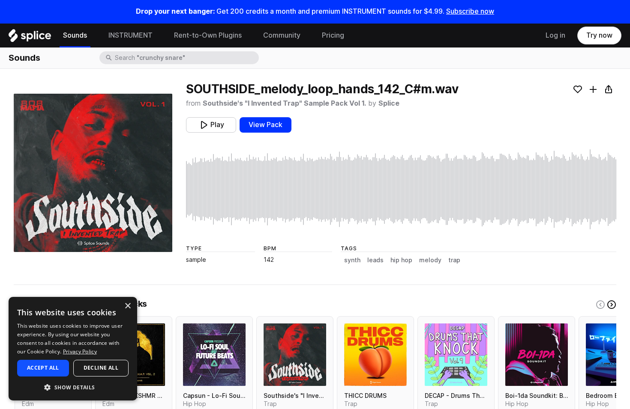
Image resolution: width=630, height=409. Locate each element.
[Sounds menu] (93, 35)
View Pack (265, 125)
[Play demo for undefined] (93, 172)
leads (375, 260)
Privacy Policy (80, 351)
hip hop (401, 260)
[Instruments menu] (159, 35)
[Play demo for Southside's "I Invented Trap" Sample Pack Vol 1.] (294, 354)
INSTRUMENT (130, 35)
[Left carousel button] (600, 304)
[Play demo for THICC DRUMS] (375, 354)
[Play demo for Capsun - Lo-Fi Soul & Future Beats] (214, 354)
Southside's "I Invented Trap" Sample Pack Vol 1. (284, 103)
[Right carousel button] (611, 304)
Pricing (333, 35)
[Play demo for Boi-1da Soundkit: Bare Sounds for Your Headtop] (536, 354)
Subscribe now (470, 11)
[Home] (30, 37)
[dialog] (73, 348)
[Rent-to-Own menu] (248, 35)
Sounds (75, 35)
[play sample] (401, 189)
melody (430, 260)
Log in (555, 35)
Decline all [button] (101, 367)
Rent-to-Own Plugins (208, 35)
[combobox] (186, 57)
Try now (599, 35)
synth (352, 260)
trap (454, 260)
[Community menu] (307, 35)
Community (281, 35)
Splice (388, 103)
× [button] (127, 306)
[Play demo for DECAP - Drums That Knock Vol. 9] (456, 354)
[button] (73, 387)
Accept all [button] (43, 367)
